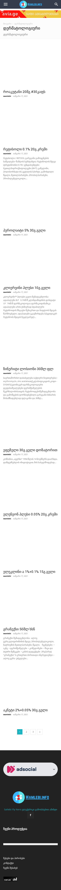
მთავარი (7, 23)
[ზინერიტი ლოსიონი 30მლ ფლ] (30, 345)
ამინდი (53, 809)
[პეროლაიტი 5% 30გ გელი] (30, 206)
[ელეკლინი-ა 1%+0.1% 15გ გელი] (30, 548)
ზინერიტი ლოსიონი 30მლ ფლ (28, 369)
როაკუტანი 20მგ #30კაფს (24, 92)
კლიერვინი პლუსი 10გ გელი (26, 288)
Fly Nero (16, 809)
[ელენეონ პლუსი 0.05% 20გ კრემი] (30, 490)
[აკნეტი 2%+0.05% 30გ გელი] (30, 686)
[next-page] (40, 731)
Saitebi (8, 809)
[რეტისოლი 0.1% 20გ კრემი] (30, 125)
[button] (56, 4)
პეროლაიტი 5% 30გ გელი (24, 230)
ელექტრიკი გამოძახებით (35, 809)
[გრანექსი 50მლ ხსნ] (30, 605)
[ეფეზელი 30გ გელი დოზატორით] (30, 426)
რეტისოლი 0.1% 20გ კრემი (25, 149)
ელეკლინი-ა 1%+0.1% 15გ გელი (29, 572)
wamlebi (7, 96)
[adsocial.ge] (22, 769)
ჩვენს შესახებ (10, 867)
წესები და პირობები (14, 858)
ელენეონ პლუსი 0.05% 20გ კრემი (30, 514)
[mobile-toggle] (5, 4)
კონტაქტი (8, 863)
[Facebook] (30, 815)
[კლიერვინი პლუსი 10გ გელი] (30, 264)
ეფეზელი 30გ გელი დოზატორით (30, 450)
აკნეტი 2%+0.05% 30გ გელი (25, 710)
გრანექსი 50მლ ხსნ (19, 629)
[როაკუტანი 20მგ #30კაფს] (30, 68)
